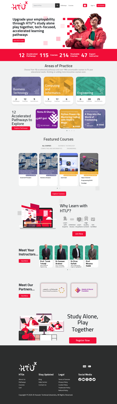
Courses (70, 5)
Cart (20, 387)
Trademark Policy (64, 387)
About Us (22, 379)
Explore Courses (58, 193)
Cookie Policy (63, 384)
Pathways (64, 5)
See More (24, 260)
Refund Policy (63, 390)
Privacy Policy (63, 382)
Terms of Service (64, 379)
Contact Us (42, 384)
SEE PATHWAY (44, 125)
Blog (40, 379)
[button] (67, 131)
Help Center (43, 382)
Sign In (93, 5)
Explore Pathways (21, 128)
